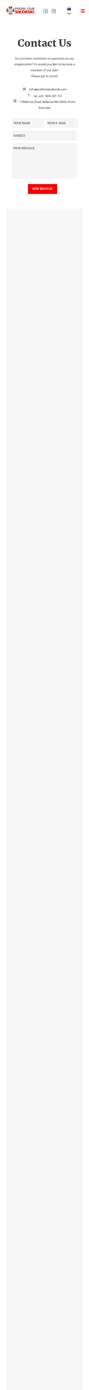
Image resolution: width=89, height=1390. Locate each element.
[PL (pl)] (69, 13)
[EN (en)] (69, 9)
